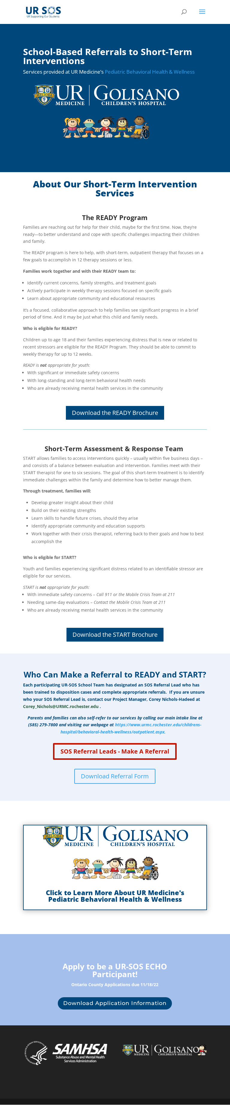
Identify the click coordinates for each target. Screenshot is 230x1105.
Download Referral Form (115, 776)
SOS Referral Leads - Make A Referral (114, 751)
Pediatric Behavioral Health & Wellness (150, 71)
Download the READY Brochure (115, 413)
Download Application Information (115, 1003)
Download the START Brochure (115, 634)
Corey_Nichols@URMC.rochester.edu (61, 706)
